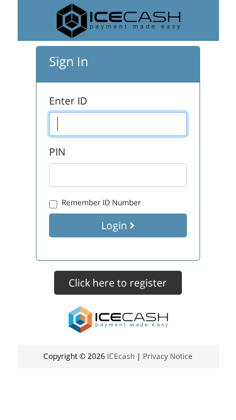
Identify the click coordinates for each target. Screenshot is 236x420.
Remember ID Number (101, 202)
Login (115, 225)
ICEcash (121, 356)
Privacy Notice (168, 356)
